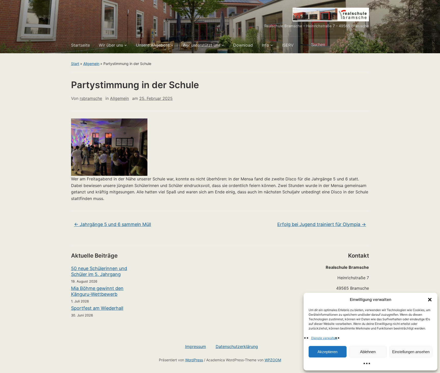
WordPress (194, 360)
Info (265, 45)
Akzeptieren (327, 352)
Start (75, 63)
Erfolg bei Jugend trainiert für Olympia (321, 224)
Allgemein (91, 63)
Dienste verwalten (324, 338)
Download (243, 45)
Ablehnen (368, 352)
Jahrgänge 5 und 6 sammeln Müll (112, 224)
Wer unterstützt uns (201, 45)
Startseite (80, 45)
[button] (429, 299)
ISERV (288, 45)
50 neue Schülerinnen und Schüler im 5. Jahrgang (99, 271)
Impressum (195, 346)
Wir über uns (111, 45)
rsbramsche (91, 98)
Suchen (362, 45)
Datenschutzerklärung (237, 346)
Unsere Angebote (153, 45)
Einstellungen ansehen (411, 352)
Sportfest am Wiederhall (97, 308)
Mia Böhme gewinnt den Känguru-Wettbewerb (97, 291)
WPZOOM (273, 360)
